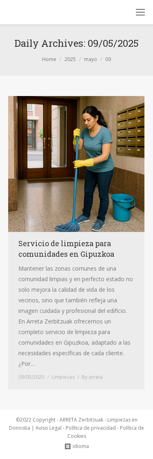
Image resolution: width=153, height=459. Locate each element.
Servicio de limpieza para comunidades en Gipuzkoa (66, 248)
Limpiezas (63, 377)
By (92, 377)
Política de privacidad (91, 427)
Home (49, 59)
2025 (70, 59)
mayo (90, 59)
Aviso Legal (48, 427)
